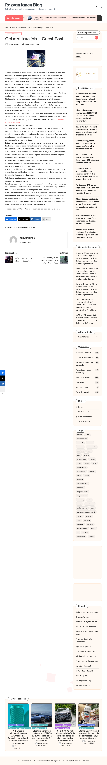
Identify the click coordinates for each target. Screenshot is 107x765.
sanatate (80, 524)
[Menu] (92, 6)
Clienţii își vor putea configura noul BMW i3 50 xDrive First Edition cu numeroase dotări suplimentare (57, 17)
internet (91, 471)
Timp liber (80, 382)
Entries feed (83, 412)
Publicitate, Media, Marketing (83, 371)
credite (86, 455)
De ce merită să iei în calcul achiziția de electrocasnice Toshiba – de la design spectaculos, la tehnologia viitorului (87, 258)
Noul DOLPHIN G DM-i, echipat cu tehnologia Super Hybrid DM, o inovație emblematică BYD (87, 158)
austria (79, 434)
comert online (91, 447)
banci (87, 434)
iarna (94, 463)
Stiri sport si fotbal (83, 685)
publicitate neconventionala (86, 512)
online (89, 500)
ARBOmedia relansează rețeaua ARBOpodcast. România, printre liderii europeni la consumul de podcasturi (86, 99)
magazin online (82, 496)
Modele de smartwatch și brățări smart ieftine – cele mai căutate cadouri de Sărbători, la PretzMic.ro (86, 304)
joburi (79, 475)
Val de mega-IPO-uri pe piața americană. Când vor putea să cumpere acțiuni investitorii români (87, 189)
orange (79, 504)
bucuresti (80, 443)
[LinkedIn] (2, 383)
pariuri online (90, 504)
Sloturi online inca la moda (87, 612)
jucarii (87, 475)
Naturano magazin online (86, 622)
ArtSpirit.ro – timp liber (85, 671)
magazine (80, 487)
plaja (92, 508)
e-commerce (81, 459)
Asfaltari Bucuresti (83, 666)
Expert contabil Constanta (87, 661)
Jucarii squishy (82, 676)
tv (77, 532)
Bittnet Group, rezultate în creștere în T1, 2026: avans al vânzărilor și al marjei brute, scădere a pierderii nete (87, 204)
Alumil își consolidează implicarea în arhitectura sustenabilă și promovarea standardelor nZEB (87, 233)
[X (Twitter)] (2, 378)
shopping (90, 524)
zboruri (91, 536)
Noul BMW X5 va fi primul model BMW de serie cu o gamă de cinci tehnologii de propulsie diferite (86, 131)
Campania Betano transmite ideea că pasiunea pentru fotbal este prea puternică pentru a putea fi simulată (87, 173)
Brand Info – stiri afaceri (86, 627)
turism (93, 528)
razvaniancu (27, 237)
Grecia (87, 463)
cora (78, 455)
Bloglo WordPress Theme (78, 761)
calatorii (90, 443)
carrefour (80, 447)
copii (89, 451)
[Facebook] (2, 372)
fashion (92, 459)
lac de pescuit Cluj (83, 680)
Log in (80, 407)
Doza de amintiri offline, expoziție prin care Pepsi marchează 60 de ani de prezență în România (86, 219)
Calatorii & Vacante (84, 357)
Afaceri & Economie (13, 34)
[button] (25, 242)
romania (87, 520)
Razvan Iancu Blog (23, 5)
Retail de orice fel (83, 377)
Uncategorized (82, 387)
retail (78, 520)
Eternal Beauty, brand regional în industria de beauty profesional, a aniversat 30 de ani (85, 145)
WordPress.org (84, 421)
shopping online (82, 528)
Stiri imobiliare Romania (86, 656)
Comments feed (85, 417)
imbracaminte (81, 467)
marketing (80, 500)
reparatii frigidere (83, 646)
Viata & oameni (82, 392)
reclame (89, 516)
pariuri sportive (82, 508)
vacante (85, 532)
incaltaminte (81, 471)
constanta (80, 451)
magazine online (82, 492)
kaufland (80, 479)
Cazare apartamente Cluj (86, 651)
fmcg (79, 463)
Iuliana (78, 299)
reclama (79, 516)
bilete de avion (82, 439)
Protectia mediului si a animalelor (85, 363)
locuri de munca (82, 483)
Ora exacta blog (82, 617)
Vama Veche (81, 536)
